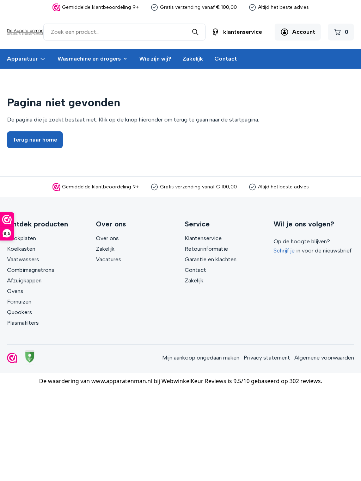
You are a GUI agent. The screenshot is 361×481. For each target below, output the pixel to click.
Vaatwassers (23, 259)
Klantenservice (203, 238)
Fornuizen (19, 301)
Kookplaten (21, 238)
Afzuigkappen (24, 280)
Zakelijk (193, 58)
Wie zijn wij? (155, 58)
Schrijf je (284, 250)
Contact (225, 58)
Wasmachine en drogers (89, 58)
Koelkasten (21, 248)
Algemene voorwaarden (324, 357)
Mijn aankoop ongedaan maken (200, 357)
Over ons (107, 238)
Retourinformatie (206, 248)
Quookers (19, 312)
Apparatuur (22, 58)
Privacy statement (267, 357)
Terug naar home (35, 139)
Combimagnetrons (30, 270)
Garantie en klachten (211, 259)
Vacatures (108, 259)
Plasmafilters (23, 322)
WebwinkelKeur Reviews (193, 381)
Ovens (15, 291)
